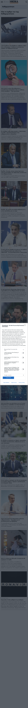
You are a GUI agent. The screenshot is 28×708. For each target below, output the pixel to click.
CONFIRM (8, 377)
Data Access (14, 382)
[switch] (23, 353)
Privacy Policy (22, 382)
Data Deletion (6, 382)
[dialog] (14, 354)
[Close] (25, 325)
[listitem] (14, 350)
